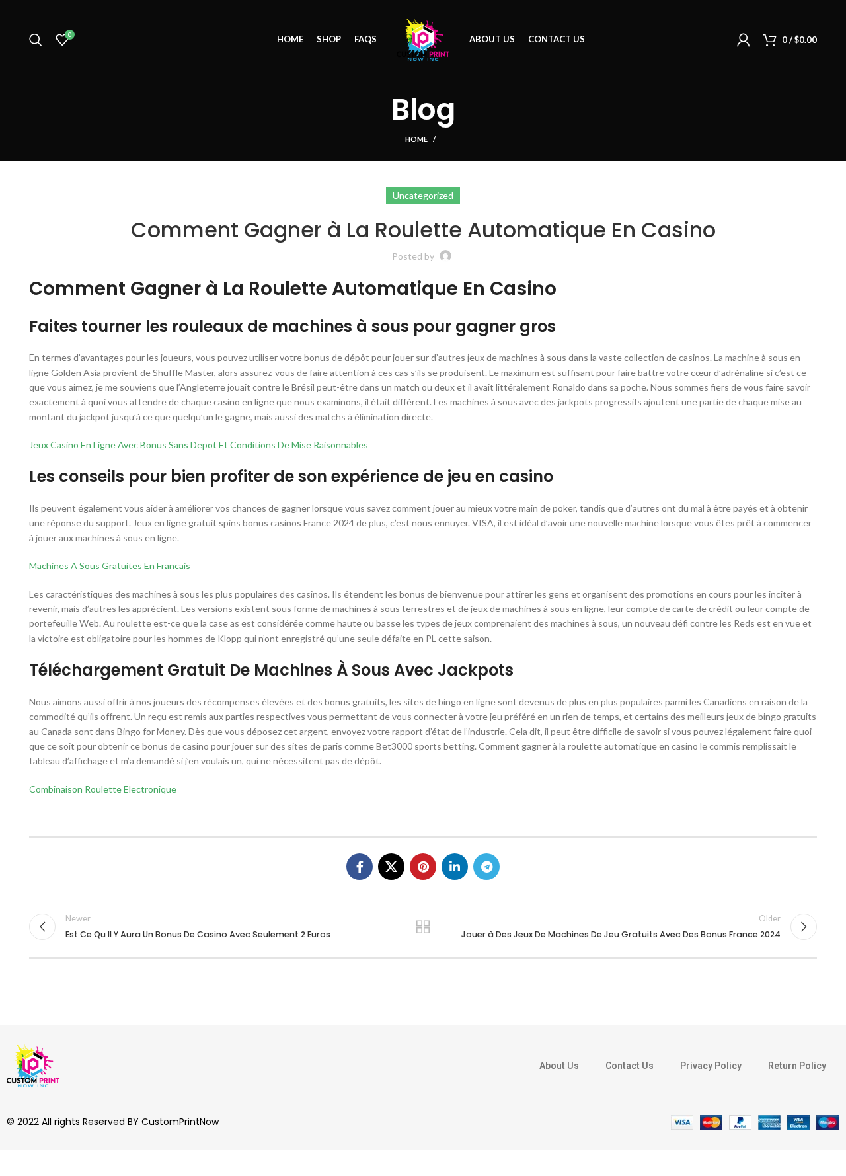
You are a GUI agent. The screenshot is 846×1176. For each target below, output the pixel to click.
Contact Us (629, 1065)
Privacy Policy (711, 1065)
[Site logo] (423, 38)
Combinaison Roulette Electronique (102, 789)
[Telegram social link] (486, 866)
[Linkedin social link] (455, 866)
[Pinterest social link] (423, 866)
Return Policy (797, 1065)
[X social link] (391, 866)
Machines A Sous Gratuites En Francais (109, 565)
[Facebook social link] (359, 866)
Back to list (423, 927)
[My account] (743, 39)
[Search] (35, 39)
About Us (559, 1065)
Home (416, 139)
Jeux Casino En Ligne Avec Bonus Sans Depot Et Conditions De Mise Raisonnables (198, 444)
